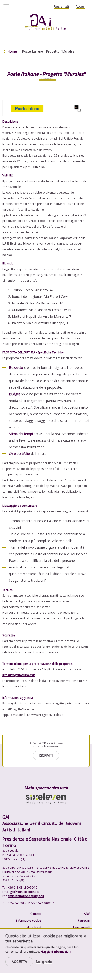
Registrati (61, 6)
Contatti (35, 914)
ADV (87, 914)
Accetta (19, 962)
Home (12, 51)
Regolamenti (81, 927)
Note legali (34, 927)
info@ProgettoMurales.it (18, 675)
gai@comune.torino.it (24, 892)
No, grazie (44, 962)
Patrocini (84, 920)
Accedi (80, 6)
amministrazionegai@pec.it (26, 896)
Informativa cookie (28, 920)
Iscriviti (46, 755)
